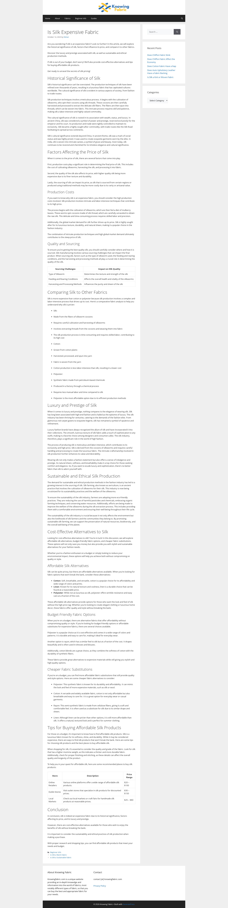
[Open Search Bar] (182, 18)
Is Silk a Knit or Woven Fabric (160, 77)
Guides (94, 18)
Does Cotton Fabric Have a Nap (161, 66)
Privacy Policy (99, 885)
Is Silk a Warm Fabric (58, 855)
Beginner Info (80, 18)
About (57, 18)
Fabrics (67, 18)
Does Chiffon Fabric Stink (158, 55)
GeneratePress (129, 904)
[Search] (177, 32)
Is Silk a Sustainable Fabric (60, 857)
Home (47, 18)
